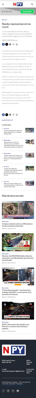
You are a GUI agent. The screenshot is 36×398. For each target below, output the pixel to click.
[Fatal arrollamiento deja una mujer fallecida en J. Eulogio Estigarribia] (29, 130)
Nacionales (7, 140)
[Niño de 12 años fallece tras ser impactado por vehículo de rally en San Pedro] (29, 183)
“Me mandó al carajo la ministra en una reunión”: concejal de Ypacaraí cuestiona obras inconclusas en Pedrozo (13, 144)
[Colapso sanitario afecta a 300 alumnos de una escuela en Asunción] (18, 210)
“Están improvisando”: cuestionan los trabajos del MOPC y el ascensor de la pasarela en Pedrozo (16, 292)
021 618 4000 (29, 362)
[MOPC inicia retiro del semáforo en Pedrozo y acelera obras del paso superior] (18, 311)
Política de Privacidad (16, 385)
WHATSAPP (27, 11)
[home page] (18, 4)
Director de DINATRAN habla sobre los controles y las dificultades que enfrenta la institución (18, 258)
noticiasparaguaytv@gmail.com (13, 370)
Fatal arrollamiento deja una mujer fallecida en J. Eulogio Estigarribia (13, 132)
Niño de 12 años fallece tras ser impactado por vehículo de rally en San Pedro (13, 185)
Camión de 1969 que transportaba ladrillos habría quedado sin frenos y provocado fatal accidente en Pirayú (13, 172)
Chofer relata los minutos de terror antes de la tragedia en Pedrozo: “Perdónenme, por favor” (13, 158)
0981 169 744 (8, 361)
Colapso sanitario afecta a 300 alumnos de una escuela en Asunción (17, 225)
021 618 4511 (30, 371)
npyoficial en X (7, 120)
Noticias (4, 19)
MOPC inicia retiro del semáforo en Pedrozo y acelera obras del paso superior (15, 326)
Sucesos (6, 128)
